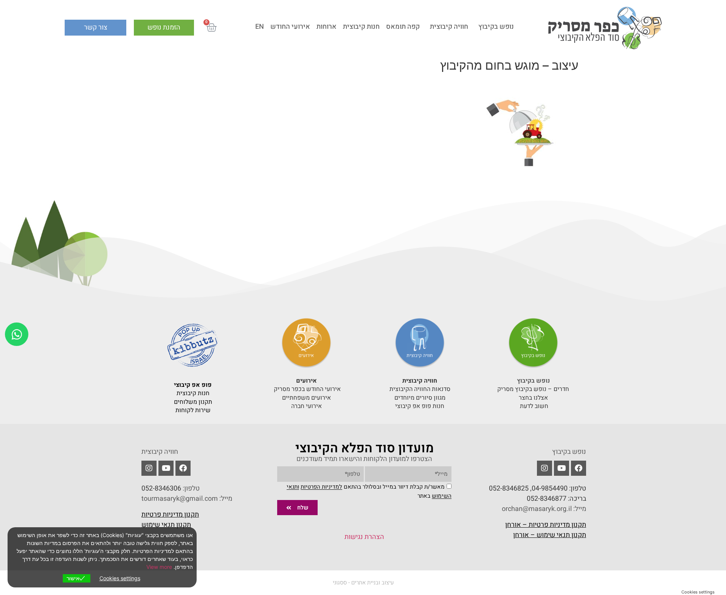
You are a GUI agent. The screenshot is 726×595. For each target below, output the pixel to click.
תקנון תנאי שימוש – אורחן (549, 535)
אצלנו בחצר (533, 397)
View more (159, 567)
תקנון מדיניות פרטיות (170, 514)
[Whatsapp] (16, 334)
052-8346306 (161, 488)
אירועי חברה (306, 406)
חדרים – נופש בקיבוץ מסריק (533, 389)
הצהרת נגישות (364, 537)
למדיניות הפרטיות (321, 487)
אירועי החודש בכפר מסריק (306, 389)
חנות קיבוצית (361, 27)
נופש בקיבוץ (496, 27)
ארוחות (326, 27)
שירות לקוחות (193, 410)
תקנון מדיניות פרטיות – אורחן (545, 525)
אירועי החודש (290, 27)
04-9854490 (550, 488)
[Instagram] (149, 468)
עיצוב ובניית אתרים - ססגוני (363, 582)
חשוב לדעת (533, 406)
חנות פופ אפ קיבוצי (419, 406)
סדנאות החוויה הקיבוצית (419, 389)
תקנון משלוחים (193, 402)
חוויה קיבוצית (449, 27)
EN (259, 27)
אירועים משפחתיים (306, 397)
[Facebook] (578, 468)
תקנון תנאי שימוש (166, 525)
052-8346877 (546, 499)
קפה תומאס (403, 27)
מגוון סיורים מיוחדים (419, 397)
